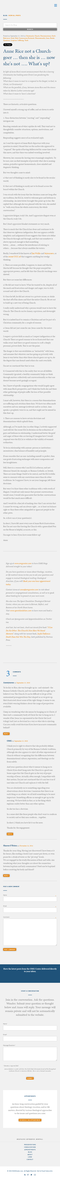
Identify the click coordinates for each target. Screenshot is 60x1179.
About (30, 1154)
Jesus (47, 38)
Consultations (30, 1147)
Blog (30, 1152)
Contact (30, 1159)
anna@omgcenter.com (29, 589)
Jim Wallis (36, 253)
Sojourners (49, 253)
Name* (5, 1024)
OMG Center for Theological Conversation (20, 5)
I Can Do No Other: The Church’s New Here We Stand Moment (29, 630)
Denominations (45, 36)
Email (5, 906)
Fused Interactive (47, 1171)
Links (30, 1157)
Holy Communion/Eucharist (24, 38)
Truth (26, 40)
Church (37, 36)
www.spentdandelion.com (20, 610)
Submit (30, 1078)
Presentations (30, 1144)
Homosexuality (40, 38)
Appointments (30, 1149)
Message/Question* (9, 1045)
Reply (6, 734)
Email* (5, 1034)
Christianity (30, 36)
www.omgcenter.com (22, 563)
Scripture (14, 40)
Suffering (21, 40)
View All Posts (15, 15)
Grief (12, 38)
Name (5, 895)
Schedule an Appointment (30, 1120)
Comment (6, 917)
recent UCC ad (14, 256)
